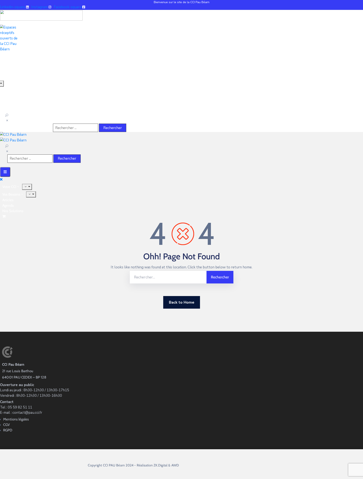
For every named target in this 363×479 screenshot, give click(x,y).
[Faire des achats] (4, 216)
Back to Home (181, 302)
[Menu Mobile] (5, 172)
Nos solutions (12, 211)
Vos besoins (11, 194)
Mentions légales (16, 419)
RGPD (7, 430)
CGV (6, 425)
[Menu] (27, 187)
